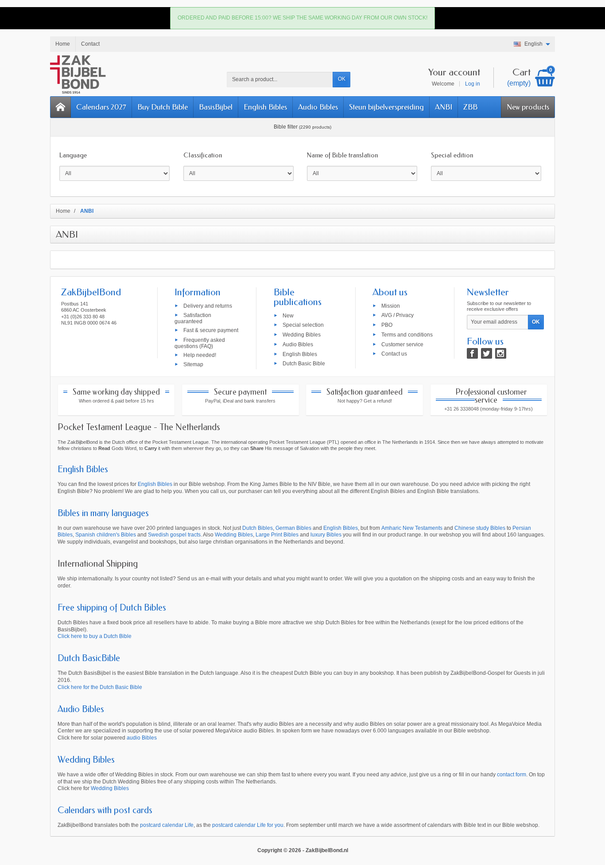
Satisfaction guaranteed (193, 318)
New (288, 315)
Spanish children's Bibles (105, 535)
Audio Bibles (318, 106)
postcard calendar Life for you (247, 825)
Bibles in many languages (103, 513)
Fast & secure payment (210, 330)
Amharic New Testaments (411, 528)
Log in (472, 83)
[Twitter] (486, 353)
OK (341, 79)
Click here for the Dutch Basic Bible (100, 687)
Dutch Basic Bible (304, 363)
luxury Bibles (325, 535)
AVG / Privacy (397, 315)
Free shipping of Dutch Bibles (112, 608)
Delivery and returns (207, 305)
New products (528, 106)
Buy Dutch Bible (162, 106)
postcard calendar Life (167, 825)
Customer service (402, 344)
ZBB (470, 106)
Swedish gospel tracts (174, 535)
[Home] (60, 107)
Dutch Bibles (257, 528)
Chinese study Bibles (479, 528)
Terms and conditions (407, 335)
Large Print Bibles (277, 535)
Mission (390, 305)
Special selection (303, 325)
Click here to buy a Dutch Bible (95, 636)
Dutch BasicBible (89, 658)
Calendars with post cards (105, 810)
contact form (511, 774)
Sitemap (193, 364)
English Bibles (265, 106)
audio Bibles (142, 738)
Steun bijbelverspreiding (386, 106)
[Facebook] (472, 353)
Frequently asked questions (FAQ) (200, 343)
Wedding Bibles (302, 335)
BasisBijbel (216, 106)
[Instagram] (500, 353)
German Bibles (293, 528)
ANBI (443, 106)
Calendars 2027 (101, 106)
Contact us (394, 354)
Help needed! (199, 355)
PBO (386, 325)
